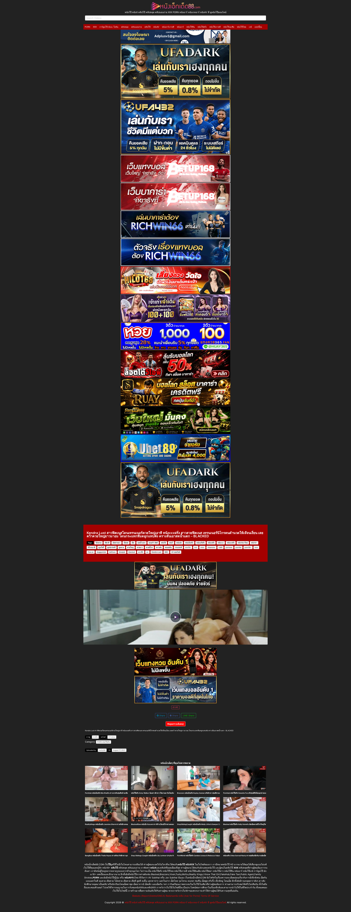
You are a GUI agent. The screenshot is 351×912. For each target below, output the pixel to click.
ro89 (220, 547)
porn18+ (248, 547)
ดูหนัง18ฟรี (111, 547)
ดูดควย (121, 547)
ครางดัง (159, 547)
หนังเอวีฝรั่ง (200, 543)
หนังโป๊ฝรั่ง (202, 27)
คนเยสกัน (168, 547)
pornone (229, 547)
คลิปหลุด (124, 27)
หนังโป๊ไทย (241, 27)
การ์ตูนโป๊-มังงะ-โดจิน (108, 27)
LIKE (176, 707)
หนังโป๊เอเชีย (228, 27)
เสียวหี (107, 543)
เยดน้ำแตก (141, 543)
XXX (95, 27)
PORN (87, 27)
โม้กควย (98, 543)
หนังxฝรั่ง (211, 543)
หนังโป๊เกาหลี (215, 27)
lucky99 (102, 750)
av (147, 552)
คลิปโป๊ (148, 27)
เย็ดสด (126, 543)
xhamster (211, 547)
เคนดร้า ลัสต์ (153, 543)
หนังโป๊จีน (190, 27)
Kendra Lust (156, 552)
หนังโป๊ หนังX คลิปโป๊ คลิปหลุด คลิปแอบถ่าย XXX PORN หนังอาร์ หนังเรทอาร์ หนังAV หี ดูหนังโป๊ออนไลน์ (175, 902)
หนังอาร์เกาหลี (168, 27)
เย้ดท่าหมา (116, 543)
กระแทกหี (178, 547)
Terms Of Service (210, 895)
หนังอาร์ (180, 27)
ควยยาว (140, 547)
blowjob (122, 552)
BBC (166, 552)
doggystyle (101, 552)
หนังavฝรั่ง (230, 543)
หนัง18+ (254, 543)
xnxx (202, 547)
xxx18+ (188, 547)
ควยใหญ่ (130, 547)
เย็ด (133, 543)
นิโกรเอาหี (91, 547)
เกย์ (250, 27)
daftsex (112, 552)
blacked (131, 552)
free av (91, 552)
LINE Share (188, 715)
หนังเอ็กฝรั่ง (189, 543)
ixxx (256, 547)
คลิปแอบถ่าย (136, 27)
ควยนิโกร (149, 547)
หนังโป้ (163, 543)
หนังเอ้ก (179, 543)
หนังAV (156, 27)
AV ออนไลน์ (175, 552)
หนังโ (171, 543)
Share (161, 715)
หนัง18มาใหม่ (243, 543)
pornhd (238, 547)
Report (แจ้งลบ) (175, 724)
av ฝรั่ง (140, 552)
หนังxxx (221, 543)
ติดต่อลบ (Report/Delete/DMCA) (148, 895)
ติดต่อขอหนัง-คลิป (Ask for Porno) (183, 895)
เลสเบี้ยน (258, 27)
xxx (195, 547)
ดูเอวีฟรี (101, 547)
